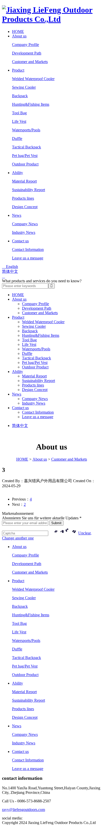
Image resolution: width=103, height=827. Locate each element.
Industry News (23, 232)
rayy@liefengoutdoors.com (23, 809)
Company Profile (25, 44)
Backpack (20, 96)
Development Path (26, 53)
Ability (17, 173)
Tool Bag (19, 113)
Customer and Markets (30, 62)
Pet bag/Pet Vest (25, 155)
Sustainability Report (28, 190)
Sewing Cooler (24, 87)
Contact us (20, 241)
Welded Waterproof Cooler (33, 79)
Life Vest (19, 121)
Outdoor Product (25, 164)
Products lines (23, 198)
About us (19, 36)
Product (18, 70)
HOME (18, 31)
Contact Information (28, 249)
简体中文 (10, 271)
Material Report (24, 181)
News (16, 215)
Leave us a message (27, 258)
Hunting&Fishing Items (30, 104)
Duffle (17, 138)
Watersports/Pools (26, 130)
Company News (25, 224)
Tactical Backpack (26, 147)
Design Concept (25, 207)
